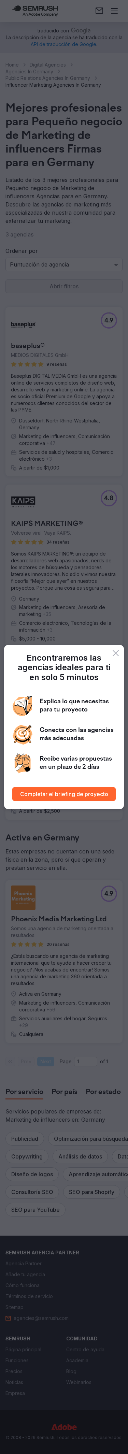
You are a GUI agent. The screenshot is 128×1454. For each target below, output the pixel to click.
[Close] (116, 653)
